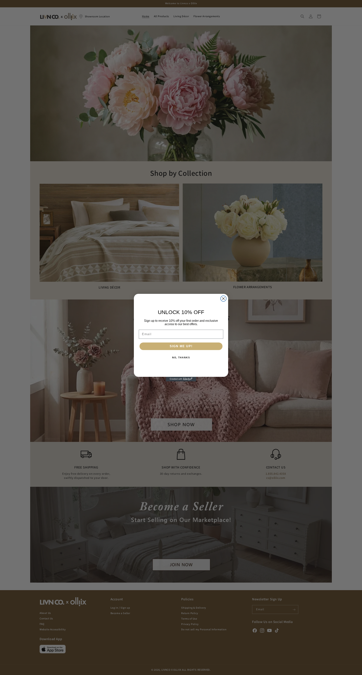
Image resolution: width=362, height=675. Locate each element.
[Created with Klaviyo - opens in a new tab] (181, 379)
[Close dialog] (223, 298)
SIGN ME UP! (181, 346)
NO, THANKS (181, 357)
